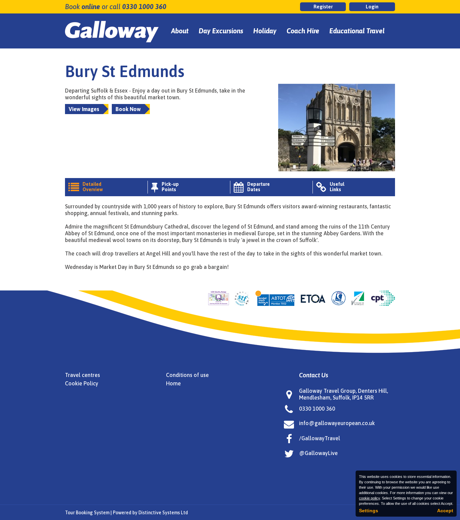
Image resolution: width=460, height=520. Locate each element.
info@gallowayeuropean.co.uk (337, 423)
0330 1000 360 (144, 6)
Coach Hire (303, 31)
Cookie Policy (81, 383)
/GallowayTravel (319, 438)
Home (173, 383)
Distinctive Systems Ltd (163, 512)
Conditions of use (187, 375)
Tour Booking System (87, 512)
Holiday (264, 31)
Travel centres (82, 375)
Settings (368, 510)
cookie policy (369, 498)
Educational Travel (357, 31)
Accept (445, 510)
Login (372, 6)
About (180, 31)
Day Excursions (221, 31)
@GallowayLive (318, 453)
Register (323, 6)
